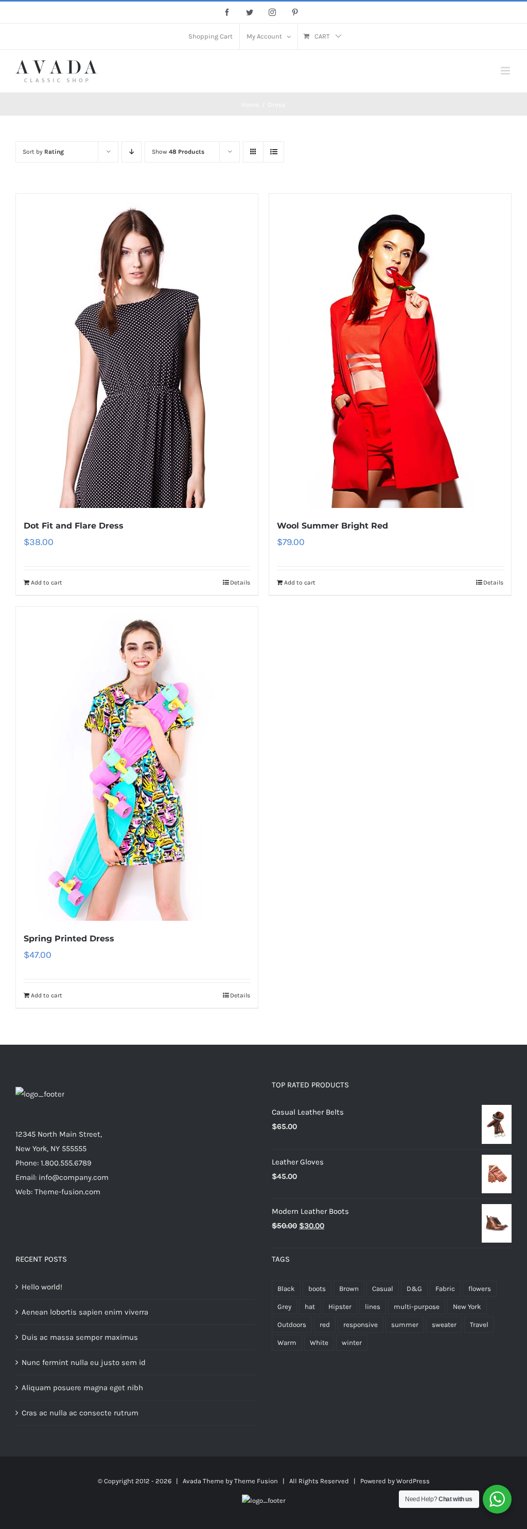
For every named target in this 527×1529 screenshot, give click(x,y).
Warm (286, 1342)
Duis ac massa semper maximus (80, 1337)
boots (317, 1289)
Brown (349, 1289)
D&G (414, 1289)
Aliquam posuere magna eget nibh (82, 1387)
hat (310, 1306)
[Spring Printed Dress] (137, 764)
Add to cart (46, 582)
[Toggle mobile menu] (506, 70)
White (319, 1342)
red (325, 1324)
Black (286, 1289)
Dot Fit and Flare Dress (74, 526)
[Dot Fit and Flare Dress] (137, 351)
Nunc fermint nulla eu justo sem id (84, 1362)
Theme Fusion (256, 1481)
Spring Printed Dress (69, 938)
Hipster (340, 1306)
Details (240, 582)
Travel (479, 1324)
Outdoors (291, 1324)
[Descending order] (131, 151)
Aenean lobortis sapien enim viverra (85, 1312)
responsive (360, 1324)
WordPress (413, 1481)
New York (467, 1306)
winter (352, 1342)
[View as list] (274, 152)
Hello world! (42, 1286)
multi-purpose (417, 1306)
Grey (284, 1306)
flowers (479, 1289)
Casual (382, 1289)
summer (404, 1324)
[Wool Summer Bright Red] (390, 351)
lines (372, 1306)
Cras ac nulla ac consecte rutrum (80, 1412)
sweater (444, 1324)
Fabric (445, 1289)
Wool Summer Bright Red (332, 526)
